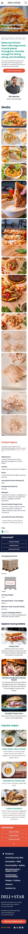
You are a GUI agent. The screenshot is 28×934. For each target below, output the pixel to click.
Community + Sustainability (11, 876)
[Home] (14, 3)
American (5, 507)
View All (19, 510)
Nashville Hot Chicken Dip (14, 781)
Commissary (9, 508)
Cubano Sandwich (14, 808)
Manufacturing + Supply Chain (13, 870)
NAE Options (18, 521)
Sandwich (9, 510)
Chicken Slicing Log (8, 521)
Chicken (6, 39)
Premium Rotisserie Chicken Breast (14, 679)
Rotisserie (5, 522)
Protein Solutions (11, 38)
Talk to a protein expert (13, 921)
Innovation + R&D (13, 861)
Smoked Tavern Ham (14, 713)
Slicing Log (19, 522)
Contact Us (10, 888)
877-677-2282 (5, 927)
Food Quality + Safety (15, 865)
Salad (4, 510)
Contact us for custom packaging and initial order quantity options (13, 615)
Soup (14, 510)
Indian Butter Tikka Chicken (14, 749)
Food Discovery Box (14, 857)
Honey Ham (14, 646)
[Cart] (14, 843)
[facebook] (14, 927)
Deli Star (3, 38)
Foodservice (18, 508)
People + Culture (12, 880)
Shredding (12, 522)
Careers (9, 884)
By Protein (18, 38)
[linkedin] (20, 927)
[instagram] (17, 927)
